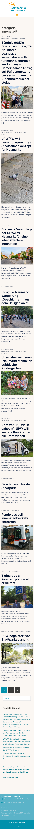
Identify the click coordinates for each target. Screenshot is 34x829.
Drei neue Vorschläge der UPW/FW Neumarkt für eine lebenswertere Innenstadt (16, 236)
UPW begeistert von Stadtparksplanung (16, 637)
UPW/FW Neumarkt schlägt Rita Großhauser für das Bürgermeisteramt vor (16, 756)
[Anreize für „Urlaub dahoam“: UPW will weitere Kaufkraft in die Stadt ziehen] (17, 448)
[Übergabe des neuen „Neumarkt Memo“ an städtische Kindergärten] (17, 383)
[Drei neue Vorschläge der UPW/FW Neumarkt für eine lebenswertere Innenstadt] (17, 256)
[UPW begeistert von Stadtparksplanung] (17, 653)
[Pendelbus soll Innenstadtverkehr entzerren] (17, 537)
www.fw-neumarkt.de (10, 777)
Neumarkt (14, 38)
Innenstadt (5, 38)
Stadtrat (22, 38)
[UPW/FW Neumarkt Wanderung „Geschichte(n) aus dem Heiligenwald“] (17, 317)
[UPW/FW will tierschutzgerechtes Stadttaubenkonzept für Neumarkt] (17, 178)
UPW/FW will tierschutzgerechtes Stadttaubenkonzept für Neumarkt (16, 144)
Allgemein (5, 132)
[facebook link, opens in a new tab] (15, 826)
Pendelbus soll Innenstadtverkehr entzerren (14, 518)
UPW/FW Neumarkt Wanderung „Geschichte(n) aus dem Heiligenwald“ (15, 297)
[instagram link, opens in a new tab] (18, 826)
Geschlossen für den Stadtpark (16, 486)
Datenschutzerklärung (9, 810)
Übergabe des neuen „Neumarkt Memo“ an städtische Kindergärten (16, 362)
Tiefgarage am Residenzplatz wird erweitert (15, 579)
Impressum (5, 808)
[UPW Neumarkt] (17, 6)
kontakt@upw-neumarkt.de (14, 802)
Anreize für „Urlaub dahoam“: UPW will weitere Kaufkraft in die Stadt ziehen (15, 430)
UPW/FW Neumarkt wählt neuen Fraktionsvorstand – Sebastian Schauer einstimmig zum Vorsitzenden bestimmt (17, 741)
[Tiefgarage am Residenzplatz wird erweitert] (17, 597)
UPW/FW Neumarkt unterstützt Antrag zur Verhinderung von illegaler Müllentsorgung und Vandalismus (16, 732)
